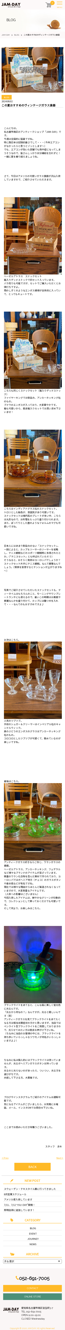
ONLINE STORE (32, 1296)
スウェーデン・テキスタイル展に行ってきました (30, 1188)
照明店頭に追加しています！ (19, 1210)
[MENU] (60, 4)
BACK (32, 1166)
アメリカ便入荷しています (18, 1199)
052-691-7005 (34, 1278)
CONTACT (32, 1288)
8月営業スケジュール (15, 1194)
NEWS (33, 1244)
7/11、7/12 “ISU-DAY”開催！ (19, 1204)
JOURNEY (32, 1238)
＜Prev (5, 1158)
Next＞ (59, 1158)
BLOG (33, 1228)
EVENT (33, 1233)
